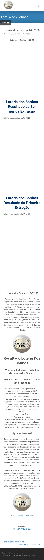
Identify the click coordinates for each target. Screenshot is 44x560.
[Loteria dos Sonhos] (6, 5)
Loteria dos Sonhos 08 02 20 (14, 542)
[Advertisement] (22, 72)
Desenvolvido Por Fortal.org (11, 555)
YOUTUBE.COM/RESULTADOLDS (21, 515)
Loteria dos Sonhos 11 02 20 (30, 544)
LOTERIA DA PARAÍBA (22, 529)
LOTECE (27, 34)
